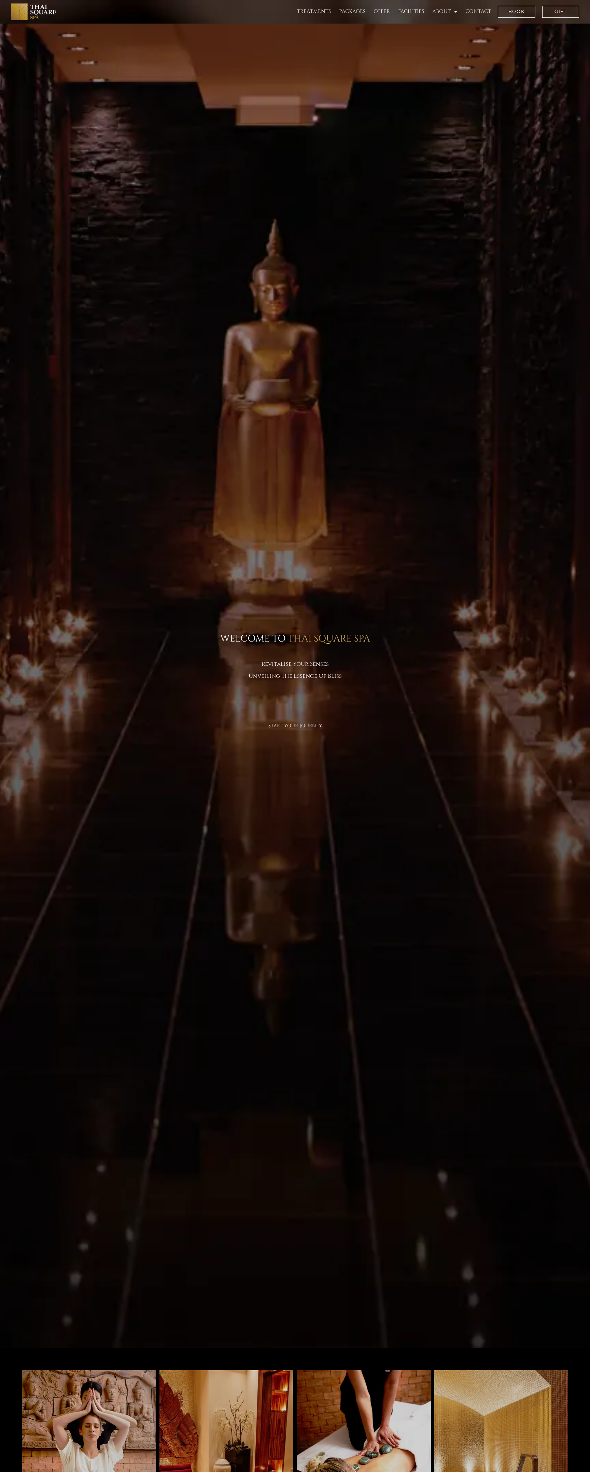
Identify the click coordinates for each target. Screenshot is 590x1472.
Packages (352, 11)
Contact (478, 11)
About (441, 11)
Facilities (411, 11)
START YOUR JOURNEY (295, 726)
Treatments (314, 11)
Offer (382, 11)
